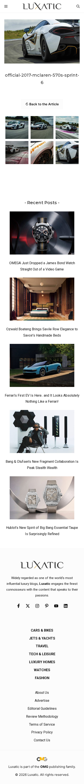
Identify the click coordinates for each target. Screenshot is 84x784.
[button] (78, 6)
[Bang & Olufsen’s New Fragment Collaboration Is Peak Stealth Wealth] (42, 432)
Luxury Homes (42, 662)
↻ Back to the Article (42, 104)
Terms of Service (42, 724)
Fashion (42, 678)
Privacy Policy (42, 732)
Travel (42, 646)
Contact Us (42, 740)
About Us (42, 693)
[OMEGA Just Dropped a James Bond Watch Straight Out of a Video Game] (42, 234)
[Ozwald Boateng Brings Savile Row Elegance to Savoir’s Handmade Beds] (42, 300)
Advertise (42, 701)
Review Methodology (42, 716)
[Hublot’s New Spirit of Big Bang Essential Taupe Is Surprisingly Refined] (42, 499)
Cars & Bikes (42, 630)
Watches (42, 670)
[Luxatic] (42, 6)
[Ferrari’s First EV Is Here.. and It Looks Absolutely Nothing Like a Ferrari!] (42, 366)
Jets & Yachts (42, 638)
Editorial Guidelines (42, 708)
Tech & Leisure (42, 654)
